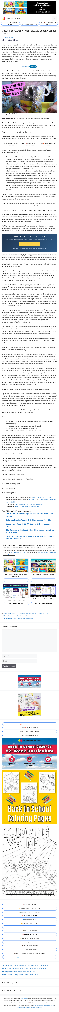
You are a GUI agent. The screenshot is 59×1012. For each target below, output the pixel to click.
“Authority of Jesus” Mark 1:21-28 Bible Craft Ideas (20, 616)
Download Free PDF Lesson (16, 603)
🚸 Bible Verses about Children (29, 938)
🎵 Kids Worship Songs (29, 949)
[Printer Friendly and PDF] (10, 41)
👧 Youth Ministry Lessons (30, 945)
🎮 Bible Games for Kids (30, 930)
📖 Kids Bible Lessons (29, 904)
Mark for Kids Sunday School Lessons (35, 613)
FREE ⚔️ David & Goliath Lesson (29, 731)
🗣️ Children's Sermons (29, 919)
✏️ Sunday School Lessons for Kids (29, 908)
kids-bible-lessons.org (35, 1007)
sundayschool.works (49, 1005)
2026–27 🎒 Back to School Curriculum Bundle (30, 724)
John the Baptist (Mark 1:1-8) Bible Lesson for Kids (28, 520)
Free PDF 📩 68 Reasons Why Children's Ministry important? (30, 957)
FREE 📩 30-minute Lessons (29, 24)
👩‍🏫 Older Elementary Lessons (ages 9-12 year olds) (29, 953)
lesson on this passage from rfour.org (27, 506)
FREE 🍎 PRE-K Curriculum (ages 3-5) (48, 23)
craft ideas (32, 499)
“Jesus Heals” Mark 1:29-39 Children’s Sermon (18, 618)
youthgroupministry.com (24, 1007)
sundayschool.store (38, 1005)
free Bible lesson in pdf (18, 552)
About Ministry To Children (12, 983)
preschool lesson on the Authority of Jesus (29, 504)
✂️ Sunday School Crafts (29, 915)
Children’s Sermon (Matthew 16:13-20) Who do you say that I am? (24, 968)
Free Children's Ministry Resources (15, 991)
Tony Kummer (24, 998)
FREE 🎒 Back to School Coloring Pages (29, 144)
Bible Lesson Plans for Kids (12, 613)
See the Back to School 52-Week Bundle (36, 248)
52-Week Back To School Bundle (10, 23)
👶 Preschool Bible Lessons (29, 923)
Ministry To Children (13, 18)
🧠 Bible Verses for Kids (29, 934)
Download (33, 66)
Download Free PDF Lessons (29, 244)
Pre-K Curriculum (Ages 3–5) (29, 735)
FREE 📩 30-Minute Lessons (30, 727)
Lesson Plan (25, 66)
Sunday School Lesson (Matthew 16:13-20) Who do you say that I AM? (25, 965)
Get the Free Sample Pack (16, 580)
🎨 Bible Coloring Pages (29, 927)
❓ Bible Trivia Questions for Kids (30, 942)
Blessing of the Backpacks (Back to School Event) (18, 971)
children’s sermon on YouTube (41, 497)
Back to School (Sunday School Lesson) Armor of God (20, 975)
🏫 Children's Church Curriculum (29, 912)
